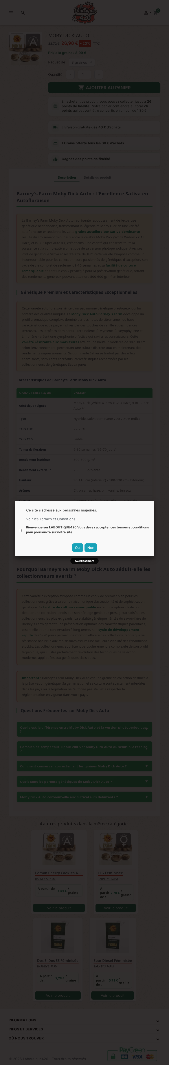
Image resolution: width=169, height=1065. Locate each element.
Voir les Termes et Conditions (50, 519)
